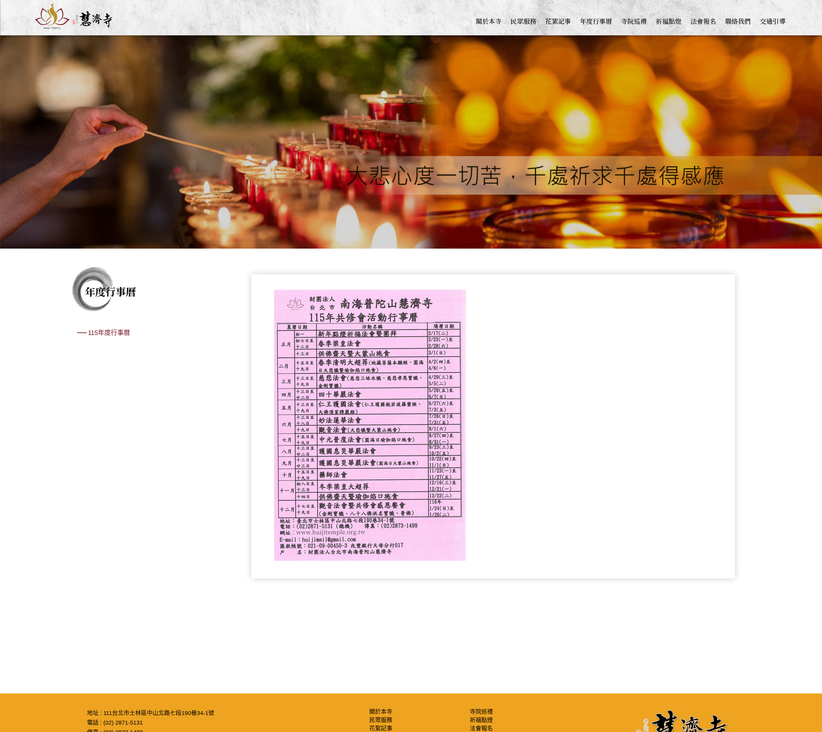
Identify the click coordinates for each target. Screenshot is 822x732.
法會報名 (703, 21)
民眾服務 (523, 21)
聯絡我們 (738, 21)
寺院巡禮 (634, 21)
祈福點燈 (668, 21)
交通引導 (772, 21)
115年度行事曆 (109, 332)
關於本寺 (489, 21)
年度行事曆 (596, 21)
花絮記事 (558, 21)
